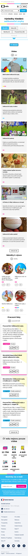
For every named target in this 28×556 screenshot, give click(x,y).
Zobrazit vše (14, 250)
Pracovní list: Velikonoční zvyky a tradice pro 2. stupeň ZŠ (13, 403)
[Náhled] (14, 347)
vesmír (20, 14)
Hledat (23, 10)
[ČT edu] (5, 7)
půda (24, 14)
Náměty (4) (7, 32)
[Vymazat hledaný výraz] (18, 10)
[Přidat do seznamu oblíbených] (24, 59)
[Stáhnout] (10, 347)
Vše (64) (5, 28)
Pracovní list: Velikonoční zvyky (13, 326)
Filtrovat (15, 45)
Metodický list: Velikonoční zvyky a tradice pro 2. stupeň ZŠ (14, 380)
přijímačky (10, 14)
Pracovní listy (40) (20, 32)
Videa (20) (13, 28)
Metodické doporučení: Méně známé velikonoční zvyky (12, 356)
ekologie (16, 14)
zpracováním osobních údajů (17, 494)
